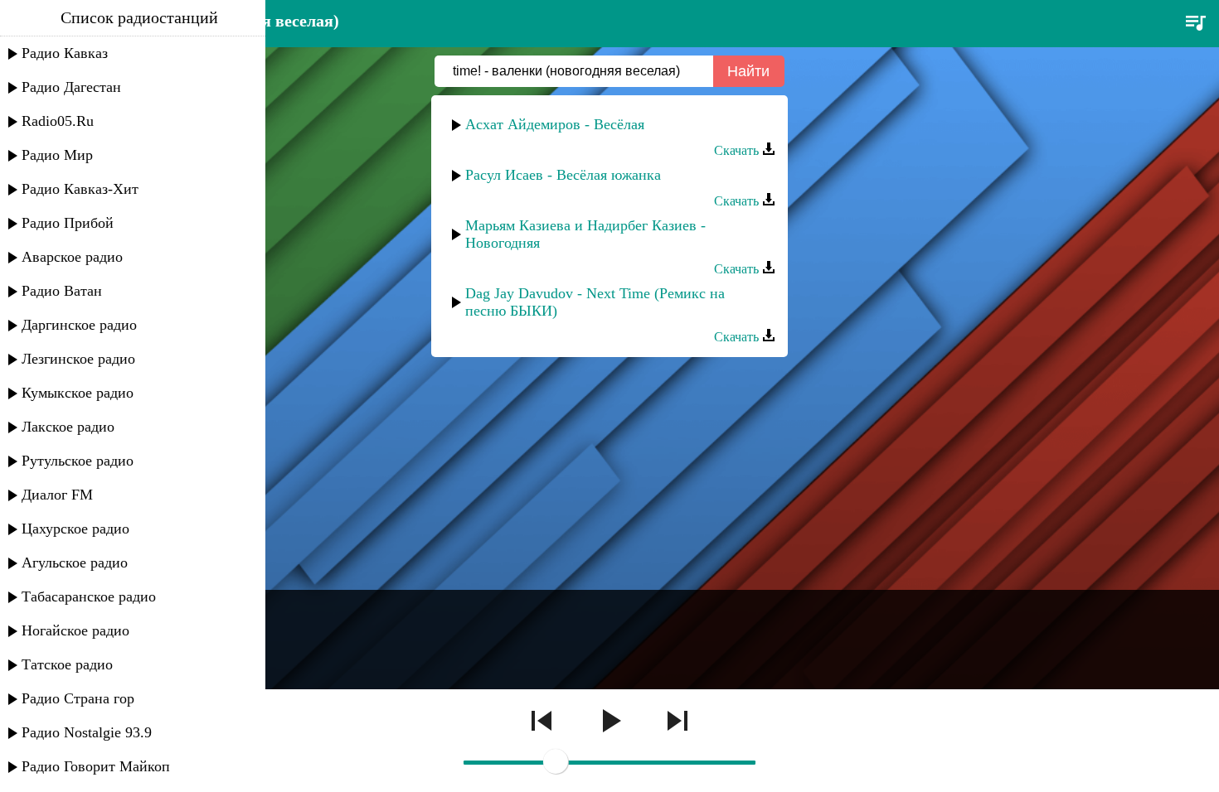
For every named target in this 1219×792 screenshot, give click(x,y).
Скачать (738, 150)
